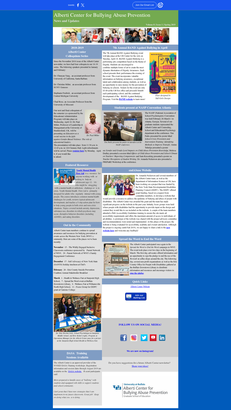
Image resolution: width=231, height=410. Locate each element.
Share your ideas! (140, 366)
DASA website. (75, 371)
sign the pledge (137, 273)
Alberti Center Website (140, 286)
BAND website (126, 99)
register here (78, 150)
